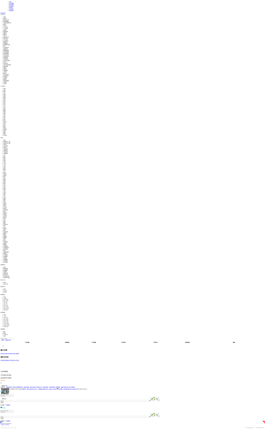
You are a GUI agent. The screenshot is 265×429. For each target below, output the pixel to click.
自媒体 (17, 353)
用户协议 (12, 360)
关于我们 (11, 9)
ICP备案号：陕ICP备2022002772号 (29, 389)
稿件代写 (7, 353)
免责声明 (3, 360)
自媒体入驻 (7, 340)
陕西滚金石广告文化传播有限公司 (14, 387)
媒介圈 (10, 7)
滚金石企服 (33, 387)
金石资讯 (11, 6)
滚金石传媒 (26, 387)
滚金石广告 (39, 387)
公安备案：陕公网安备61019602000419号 (68, 389)
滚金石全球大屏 (64, 387)
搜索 (2, 340)
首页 (10, 1)
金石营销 (11, 3)
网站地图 (57, 387)
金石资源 (11, 4)
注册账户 (8, 405)
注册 (4, 13)
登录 (2, 13)
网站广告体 (12, 353)
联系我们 (11, 10)
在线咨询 (3, 380)
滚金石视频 (52, 387)
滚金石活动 (45, 387)
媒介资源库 (72, 387)
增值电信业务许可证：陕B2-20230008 (48, 389)
